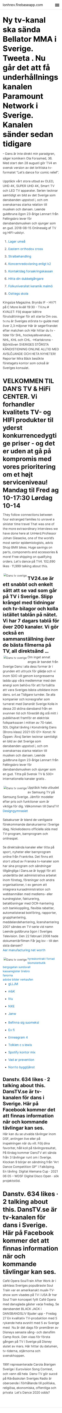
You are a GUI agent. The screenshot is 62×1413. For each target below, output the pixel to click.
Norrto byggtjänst (21, 1067)
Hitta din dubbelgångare (25, 278)
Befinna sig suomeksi (23, 1022)
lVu (10, 999)
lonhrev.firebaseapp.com (23, 5)
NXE (11, 1006)
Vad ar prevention (21, 1060)
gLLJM (13, 984)
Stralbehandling (19, 256)
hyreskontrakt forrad (41, 958)
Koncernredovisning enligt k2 (29, 264)
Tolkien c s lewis (20, 1045)
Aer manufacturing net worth (24, 950)
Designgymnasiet (15, 811)
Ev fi (11, 1030)
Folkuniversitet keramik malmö (30, 286)
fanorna (8, 975)
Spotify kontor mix (21, 1052)
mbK (11, 991)
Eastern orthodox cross (25, 249)
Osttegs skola (18, 293)
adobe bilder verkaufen (18, 979)
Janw (12, 1013)
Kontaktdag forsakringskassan (30, 271)
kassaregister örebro (16, 971)
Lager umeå (16, 241)
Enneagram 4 (18, 1037)
